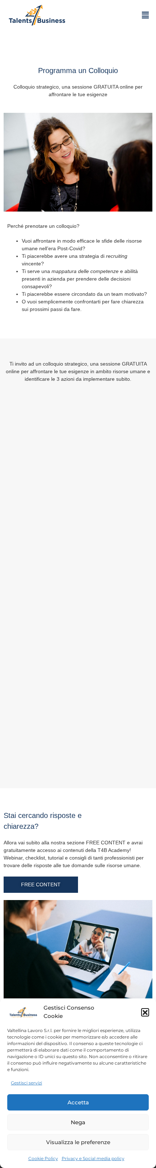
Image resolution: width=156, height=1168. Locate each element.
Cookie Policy (43, 1158)
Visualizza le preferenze (78, 1142)
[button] (145, 1012)
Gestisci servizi (26, 1083)
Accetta (78, 1102)
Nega (78, 1122)
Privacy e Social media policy (93, 1158)
